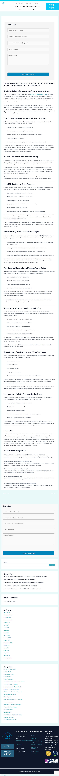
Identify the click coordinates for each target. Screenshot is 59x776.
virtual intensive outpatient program (13, 714)
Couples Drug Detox (9, 674)
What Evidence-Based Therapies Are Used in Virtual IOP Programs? (20, 585)
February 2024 (7, 658)
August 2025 (7, 622)
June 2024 (6, 650)
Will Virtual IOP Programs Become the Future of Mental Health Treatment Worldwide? (25, 576)
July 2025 (6, 625)
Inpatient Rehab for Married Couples (13, 687)
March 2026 (7, 612)
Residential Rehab (8, 709)
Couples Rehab (7, 676)
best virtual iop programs (10, 669)
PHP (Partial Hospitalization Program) (13, 699)
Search (5, 562)
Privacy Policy (18, 744)
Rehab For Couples (8, 702)
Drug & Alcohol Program (32, 3)
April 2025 (6, 632)
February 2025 (7, 637)
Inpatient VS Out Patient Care (11, 689)
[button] (21, 3)
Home (15, 3)
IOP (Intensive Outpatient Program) (13, 692)
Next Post (54, 493)
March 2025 (7, 635)
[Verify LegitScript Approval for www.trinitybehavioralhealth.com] (55, 753)
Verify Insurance (23, 9)
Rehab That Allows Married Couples (12, 704)
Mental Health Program (32, 6)
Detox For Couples (8, 679)
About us (20, 3)
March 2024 (7, 655)
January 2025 (7, 640)
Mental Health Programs (10, 694)
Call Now (3, 775)
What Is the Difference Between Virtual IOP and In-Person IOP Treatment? (23, 588)
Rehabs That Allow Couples (10, 707)
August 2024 (7, 645)
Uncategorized (7, 712)
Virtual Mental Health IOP (10, 719)
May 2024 (6, 653)
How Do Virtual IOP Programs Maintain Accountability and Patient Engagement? (24, 582)
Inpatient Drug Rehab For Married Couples (14, 681)
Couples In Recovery (19, 6)
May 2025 (6, 630)
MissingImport (7, 697)
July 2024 (6, 648)
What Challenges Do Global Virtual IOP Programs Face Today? (19, 579)
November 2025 (8, 615)
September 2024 (8, 643)
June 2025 (6, 627)
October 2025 (7, 617)
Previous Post (6, 493)
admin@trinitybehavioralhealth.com (24, 740)
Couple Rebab (7, 671)
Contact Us (32, 9)
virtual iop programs (8, 717)
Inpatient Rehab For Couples (11, 684)
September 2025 (8, 620)
